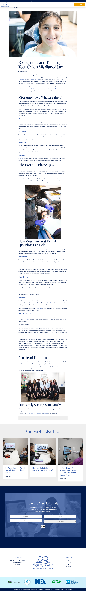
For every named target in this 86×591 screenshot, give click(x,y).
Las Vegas (45, 413)
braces (58, 317)
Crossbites (21, 158)
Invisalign (49, 302)
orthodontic (27, 319)
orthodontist (46, 411)
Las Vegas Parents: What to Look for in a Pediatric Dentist (15, 470)
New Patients (66, 542)
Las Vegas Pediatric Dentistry (32, 88)
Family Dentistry (34, 542)
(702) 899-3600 (17, 564)
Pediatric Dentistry (20, 542)
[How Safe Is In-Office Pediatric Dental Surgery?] (43, 451)
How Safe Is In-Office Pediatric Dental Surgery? (42, 469)
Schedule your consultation (35, 413)
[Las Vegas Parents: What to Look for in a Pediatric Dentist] (15, 451)
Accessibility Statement (59, 589)
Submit (43, 526)
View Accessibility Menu (48, 589)
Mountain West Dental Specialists (57, 75)
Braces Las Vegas (22, 79)
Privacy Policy (40, 589)
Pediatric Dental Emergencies (54, 88)
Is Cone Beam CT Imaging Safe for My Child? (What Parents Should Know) (68, 471)
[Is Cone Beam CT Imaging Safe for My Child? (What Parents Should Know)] (70, 451)
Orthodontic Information (51, 542)
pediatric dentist (36, 411)
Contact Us (17, 7)
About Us (7, 542)
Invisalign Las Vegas (34, 79)
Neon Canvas (69, 589)
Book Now (79, 4)
